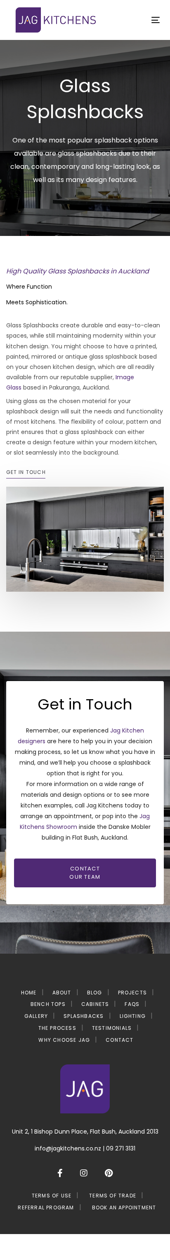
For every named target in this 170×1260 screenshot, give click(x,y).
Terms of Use (51, 1195)
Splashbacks (84, 1016)
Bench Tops (48, 1004)
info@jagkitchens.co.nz (68, 1148)
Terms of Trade (112, 1195)
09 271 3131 (120, 1148)
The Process (57, 1027)
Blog (94, 992)
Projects (132, 992)
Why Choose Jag (64, 1039)
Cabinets (95, 1004)
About (61, 992)
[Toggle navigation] (135, 20)
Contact (119, 1039)
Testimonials (112, 1027)
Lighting (133, 1016)
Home (29, 992)
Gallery (36, 1016)
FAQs (132, 1004)
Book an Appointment (124, 1207)
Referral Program (46, 1207)
